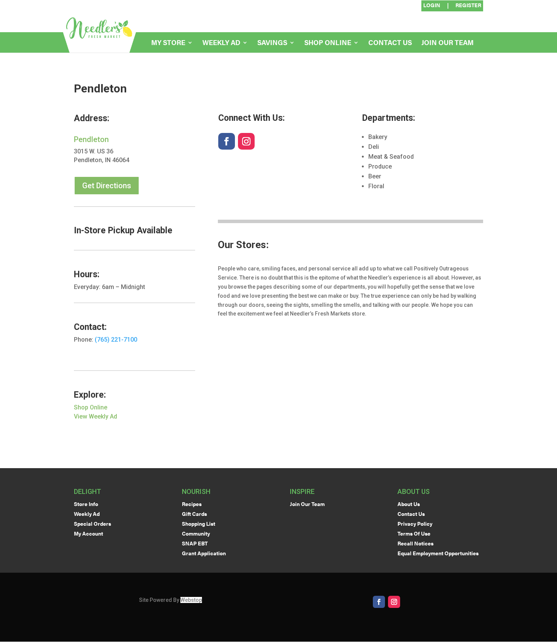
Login (431, 5)
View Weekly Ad (95, 416)
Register (468, 5)
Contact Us (390, 43)
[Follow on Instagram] (246, 141)
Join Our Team (447, 43)
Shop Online (327, 43)
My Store (168, 43)
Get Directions (106, 185)
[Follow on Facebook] (226, 141)
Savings (272, 43)
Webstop (191, 600)
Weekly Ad (221, 43)
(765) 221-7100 (116, 339)
